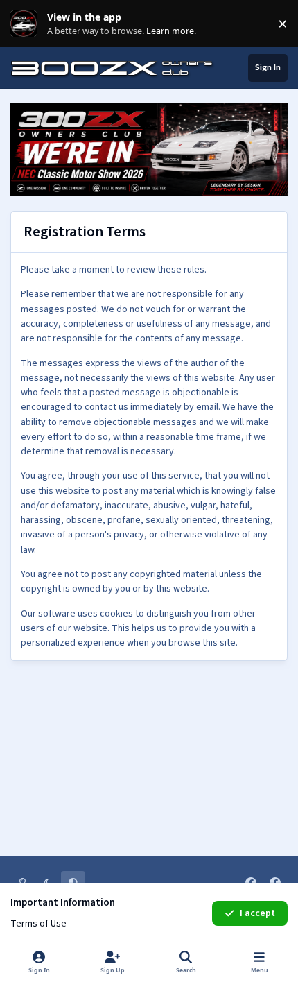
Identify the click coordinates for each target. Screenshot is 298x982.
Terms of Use (38, 924)
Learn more (26, 24)
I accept (257, 913)
